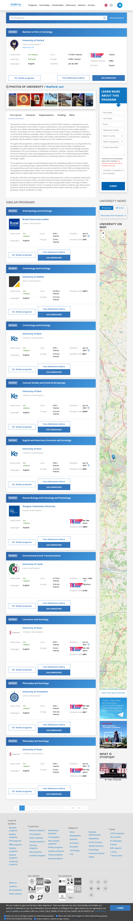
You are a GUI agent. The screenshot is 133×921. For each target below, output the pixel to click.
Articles (91, 5)
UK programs (53, 837)
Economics (74, 843)
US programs (35, 834)
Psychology (94, 850)
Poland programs (55, 847)
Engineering (94, 838)
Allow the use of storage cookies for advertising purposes (30, 916)
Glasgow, (26, 510)
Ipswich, (25, 281)
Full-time (32, 59)
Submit (113, 186)
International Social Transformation (41, 555)
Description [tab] (16, 115)
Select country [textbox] (109, 136)
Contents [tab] (30, 115)
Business (73, 839)
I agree (120, 908)
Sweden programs (56, 851)
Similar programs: (20, 202)
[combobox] (113, 136)
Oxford (25, 44)
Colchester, (26, 632)
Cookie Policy (100, 911)
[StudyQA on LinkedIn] (98, 882)
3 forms (113, 852)
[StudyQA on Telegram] (91, 888)
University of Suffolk (33, 276)
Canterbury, (27, 338)
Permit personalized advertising (19, 919)
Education (74, 847)
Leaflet (103, 689)
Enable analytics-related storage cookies (52, 919)
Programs (32, 5)
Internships (44, 5)
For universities (15, 890)
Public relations (15, 894)
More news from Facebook (112, 215)
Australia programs (37, 855)
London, (25, 223)
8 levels (113, 844)
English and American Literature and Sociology (46, 440)
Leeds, (25, 568)
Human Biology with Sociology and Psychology (46, 497)
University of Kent (32, 333)
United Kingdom (35, 44)
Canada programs (37, 841)
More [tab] (72, 115)
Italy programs (35, 852)
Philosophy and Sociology (35, 683)
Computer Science (96, 853)
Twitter (121, 208)
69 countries (115, 837)
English (31, 63)
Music (72, 832)
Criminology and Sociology (36, 268)
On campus (33, 54)
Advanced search (116, 18)
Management (75, 835)
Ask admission (108, 78)
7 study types (116, 855)
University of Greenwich (35, 691)
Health (91, 857)
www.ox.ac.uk (28, 47)
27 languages (116, 841)
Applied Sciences (96, 846)
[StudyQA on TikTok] (91, 895)
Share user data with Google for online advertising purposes (82, 916)
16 (79, 808)
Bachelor (12, 32)
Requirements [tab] (46, 115)
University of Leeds (32, 564)
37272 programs (117, 833)
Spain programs (36, 838)
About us (13, 883)
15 (73, 808)
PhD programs (15, 841)
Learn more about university (113, 693)
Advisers (82, 5)
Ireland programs (55, 858)
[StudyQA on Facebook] (91, 882)
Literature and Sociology (35, 619)
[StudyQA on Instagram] (105, 882)
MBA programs (15, 844)
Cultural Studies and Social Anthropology (43, 382)
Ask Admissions (54, 257)
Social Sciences (95, 842)
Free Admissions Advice (73, 78)
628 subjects (115, 848)
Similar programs (26, 78)
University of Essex (32, 627)
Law (71, 854)
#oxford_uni (55, 87)
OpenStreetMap (113, 689)
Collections (70, 5)
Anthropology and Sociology (37, 210)
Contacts (13, 886)
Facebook (107, 208)
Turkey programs (55, 855)
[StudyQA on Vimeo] (105, 888)
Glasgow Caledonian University (38, 506)
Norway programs (37, 830)
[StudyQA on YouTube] (98, 888)
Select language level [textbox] (112, 141)
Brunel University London (35, 219)
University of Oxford (33, 40)
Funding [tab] (62, 115)
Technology (75, 850)
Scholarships (57, 5)
